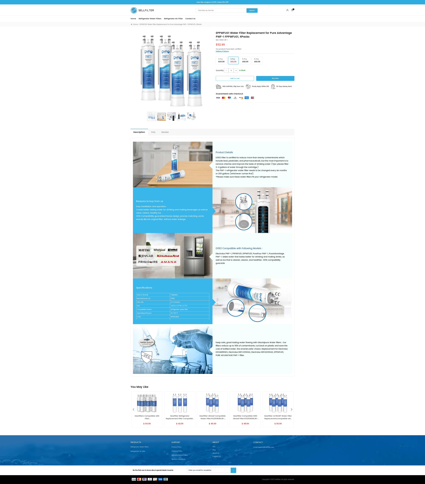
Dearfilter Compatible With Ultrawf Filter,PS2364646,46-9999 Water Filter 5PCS (212, 417)
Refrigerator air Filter (173, 18)
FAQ (153, 132)
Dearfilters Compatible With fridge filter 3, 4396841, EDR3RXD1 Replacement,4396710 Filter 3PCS (278, 417)
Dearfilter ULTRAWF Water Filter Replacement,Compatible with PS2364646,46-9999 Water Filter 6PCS (245, 417)
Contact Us (190, 18)
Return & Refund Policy (180, 455)
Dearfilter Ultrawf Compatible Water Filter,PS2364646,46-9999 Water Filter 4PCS (180, 417)
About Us (215, 453)
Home (133, 18)
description (139, 132)
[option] (171, 70)
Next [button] (291, 409)
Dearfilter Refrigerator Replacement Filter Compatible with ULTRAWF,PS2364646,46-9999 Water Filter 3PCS (147, 417)
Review (165, 132)
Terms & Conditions (178, 459)
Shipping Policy (177, 451)
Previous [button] (133, 409)
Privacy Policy (176, 447)
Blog (214, 450)
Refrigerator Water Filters (150, 18)
